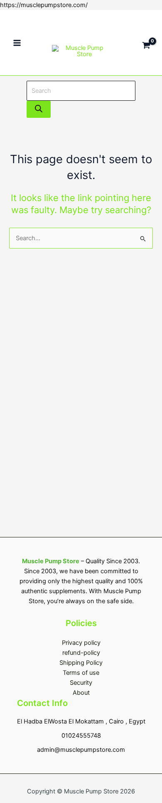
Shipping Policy (81, 662)
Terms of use (81, 672)
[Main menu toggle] (17, 43)
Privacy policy (81, 642)
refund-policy (81, 652)
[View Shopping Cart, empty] (146, 43)
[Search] (39, 109)
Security (81, 682)
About (81, 692)
